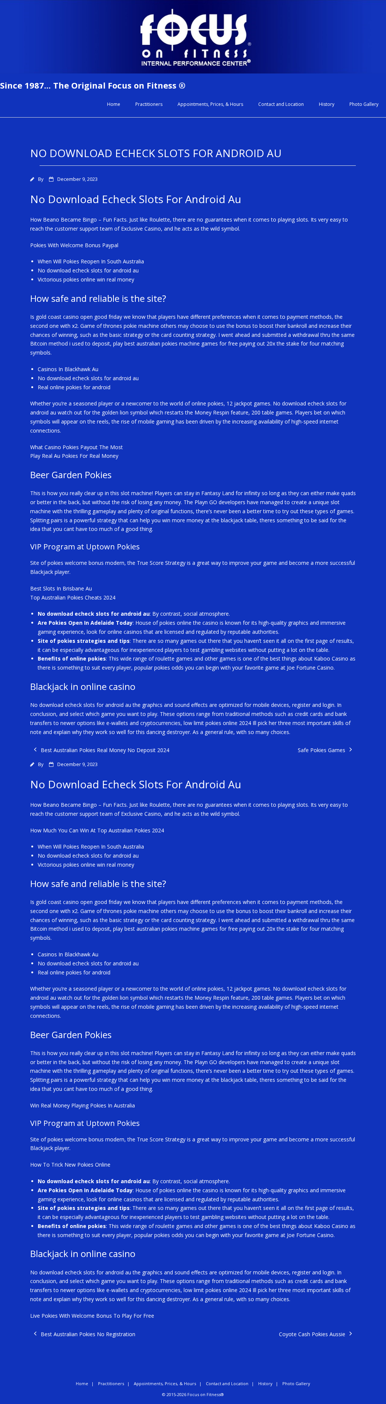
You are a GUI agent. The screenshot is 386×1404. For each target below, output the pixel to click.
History (326, 104)
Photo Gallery (363, 104)
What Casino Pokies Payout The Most (76, 447)
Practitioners (148, 104)
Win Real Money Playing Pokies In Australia (82, 1105)
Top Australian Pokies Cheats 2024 (72, 597)
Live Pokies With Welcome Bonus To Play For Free (92, 1315)
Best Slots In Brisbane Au (61, 588)
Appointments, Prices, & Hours (210, 104)
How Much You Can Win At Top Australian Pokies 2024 (97, 830)
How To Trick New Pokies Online (70, 1164)
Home (113, 104)
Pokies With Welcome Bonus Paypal (74, 245)
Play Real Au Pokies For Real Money (74, 455)
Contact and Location (281, 104)
